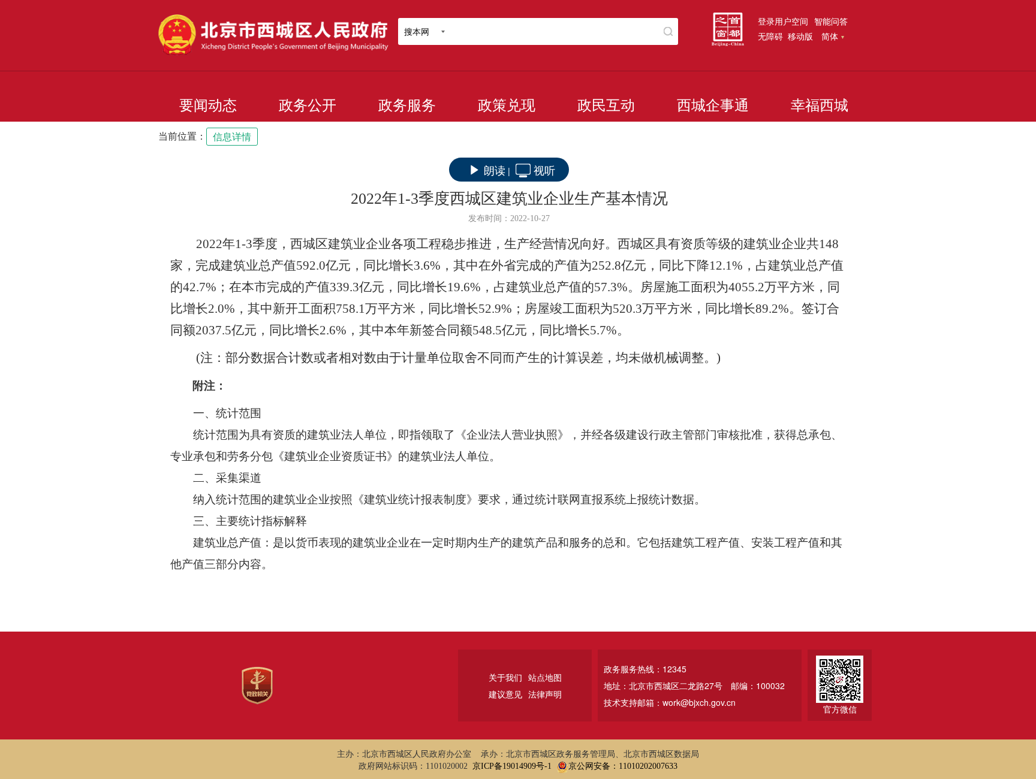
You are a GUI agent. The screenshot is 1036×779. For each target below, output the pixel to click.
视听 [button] (544, 169)
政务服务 (407, 105)
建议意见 (505, 694)
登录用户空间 (783, 21)
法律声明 (545, 694)
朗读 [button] (494, 169)
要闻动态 (208, 105)
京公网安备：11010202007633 (622, 766)
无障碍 (770, 36)
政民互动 (606, 105)
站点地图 (545, 677)
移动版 (800, 36)
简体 (829, 36)
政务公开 (307, 105)
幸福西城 (819, 105)
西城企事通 (713, 105)
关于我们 (505, 677)
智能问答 (831, 21)
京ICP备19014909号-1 (512, 766)
